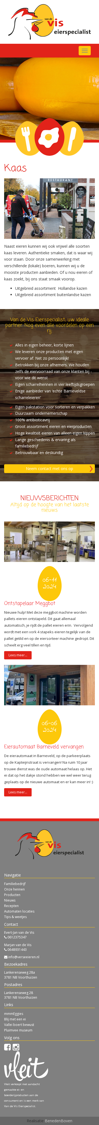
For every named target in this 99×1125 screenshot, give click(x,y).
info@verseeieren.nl (23, 957)
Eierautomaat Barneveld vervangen (44, 747)
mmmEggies (13, 1013)
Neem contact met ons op (49, 468)
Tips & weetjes (15, 916)
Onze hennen (14, 889)
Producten (12, 894)
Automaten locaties (19, 911)
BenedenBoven (58, 1120)
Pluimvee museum (18, 1030)
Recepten (11, 905)
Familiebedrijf (15, 883)
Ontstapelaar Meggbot (29, 603)
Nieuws (9, 900)
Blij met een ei (15, 1019)
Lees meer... (18, 655)
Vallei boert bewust (19, 1024)
